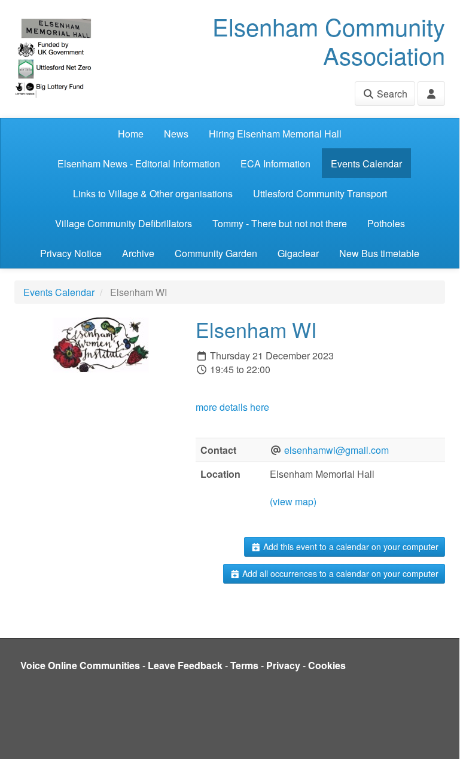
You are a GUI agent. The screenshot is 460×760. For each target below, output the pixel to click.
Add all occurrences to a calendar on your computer (339, 573)
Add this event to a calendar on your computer (349, 547)
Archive (138, 253)
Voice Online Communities (80, 665)
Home (131, 134)
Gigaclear (298, 253)
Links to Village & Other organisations (153, 193)
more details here (232, 407)
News (176, 134)
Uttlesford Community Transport (320, 193)
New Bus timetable (379, 253)
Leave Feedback (185, 665)
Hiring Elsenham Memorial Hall (275, 134)
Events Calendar (366, 163)
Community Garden (216, 253)
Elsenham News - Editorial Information (138, 163)
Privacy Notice (71, 253)
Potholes (386, 223)
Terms (244, 665)
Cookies (327, 665)
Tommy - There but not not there (279, 223)
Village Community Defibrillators (123, 223)
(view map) (293, 501)
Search (390, 93)
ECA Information (275, 163)
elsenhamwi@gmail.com (336, 450)
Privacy (283, 665)
